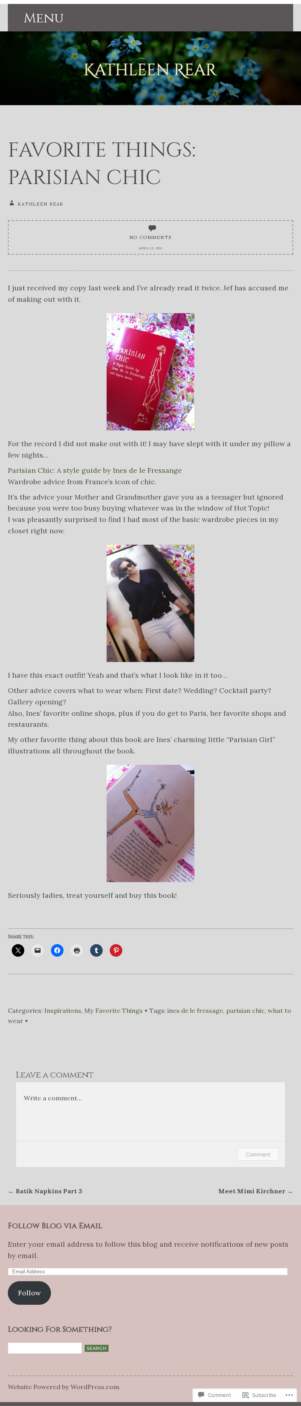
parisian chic (245, 1010)
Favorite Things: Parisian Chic (102, 164)
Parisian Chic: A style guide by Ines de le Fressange (95, 470)
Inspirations (62, 1010)
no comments (150, 237)
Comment (258, 1154)
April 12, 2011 (151, 248)
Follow (29, 1292)
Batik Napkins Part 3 (45, 1191)
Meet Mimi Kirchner (255, 1191)
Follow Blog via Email (55, 1226)
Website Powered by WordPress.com (63, 1387)
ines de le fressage (195, 1010)
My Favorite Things (113, 1010)
